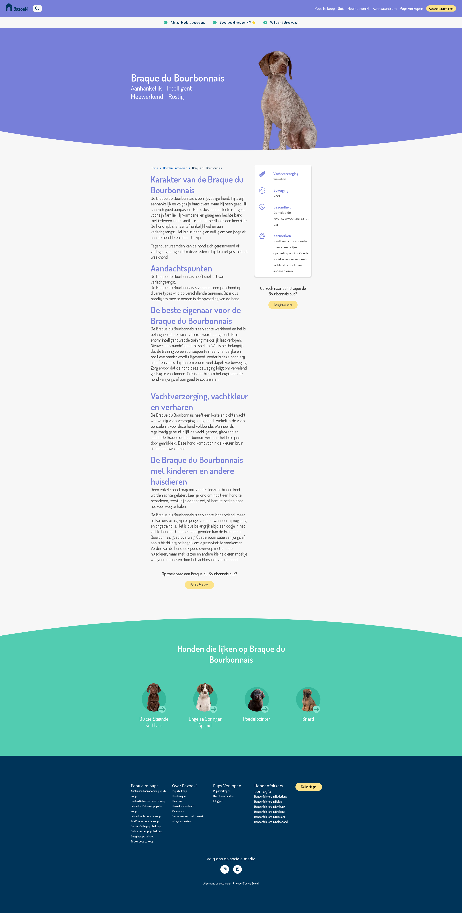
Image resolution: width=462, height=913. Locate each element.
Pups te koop (325, 8)
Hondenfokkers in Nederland (270, 796)
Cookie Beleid (251, 883)
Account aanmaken (441, 8)
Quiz (341, 8)
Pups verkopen (411, 8)
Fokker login (308, 787)
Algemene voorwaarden (217, 883)
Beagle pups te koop (142, 836)
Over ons (177, 801)
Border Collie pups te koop (146, 826)
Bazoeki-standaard (183, 806)
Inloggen (218, 801)
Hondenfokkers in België (268, 801)
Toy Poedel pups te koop (145, 821)
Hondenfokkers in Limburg (269, 806)
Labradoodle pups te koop (146, 816)
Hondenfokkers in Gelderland (271, 822)
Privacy (237, 883)
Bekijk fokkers (199, 585)
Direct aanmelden (223, 796)
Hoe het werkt (359, 8)
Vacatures (178, 811)
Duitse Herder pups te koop (146, 831)
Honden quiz (179, 796)
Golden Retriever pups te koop (148, 801)
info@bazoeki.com (182, 821)
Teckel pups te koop (142, 841)
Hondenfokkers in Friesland (270, 816)
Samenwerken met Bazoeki (188, 816)
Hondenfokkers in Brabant (269, 811)
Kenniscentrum (385, 8)
